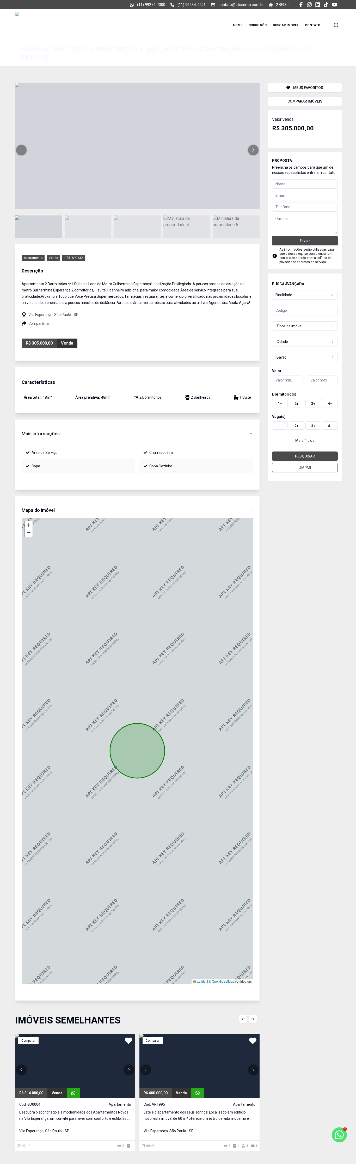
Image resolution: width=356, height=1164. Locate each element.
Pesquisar (305, 456)
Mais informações (41, 433)
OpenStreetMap (223, 981)
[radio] (280, 403)
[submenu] (336, 25)
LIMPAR (304, 468)
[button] (21, 150)
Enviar (304, 241)
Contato (312, 25)
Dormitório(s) (284, 394)
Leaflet (201, 981)
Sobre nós (258, 25)
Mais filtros (305, 440)
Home (237, 25)
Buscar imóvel (286, 25)
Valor (276, 371)
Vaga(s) (279, 417)
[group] (305, 403)
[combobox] (305, 295)
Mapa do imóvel (38, 510)
